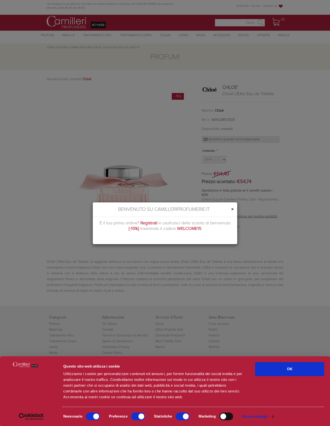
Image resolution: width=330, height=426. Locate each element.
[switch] (138, 416)
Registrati (149, 223)
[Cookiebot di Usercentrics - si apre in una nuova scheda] (31, 416)
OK (290, 369)
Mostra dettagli (255, 416)
